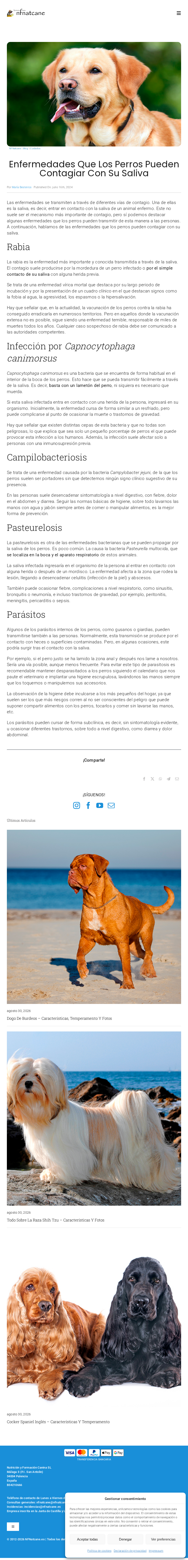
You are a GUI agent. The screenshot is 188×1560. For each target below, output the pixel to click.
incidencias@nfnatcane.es (42, 1506)
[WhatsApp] (160, 779)
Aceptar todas (87, 1539)
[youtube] (99, 805)
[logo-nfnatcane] (26, 10)
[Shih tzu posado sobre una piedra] (94, 1033)
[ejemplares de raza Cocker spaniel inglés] (94, 1235)
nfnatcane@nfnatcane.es (53, 1502)
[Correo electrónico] (177, 779)
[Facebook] (144, 779)
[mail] (111, 805)
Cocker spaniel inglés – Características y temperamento (58, 1421)
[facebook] (88, 805)
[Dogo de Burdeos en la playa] (94, 832)
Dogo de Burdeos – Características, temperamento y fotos (59, 1018)
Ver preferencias (163, 1539)
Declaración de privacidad (130, 1550)
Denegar (125, 1539)
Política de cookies (99, 1550)
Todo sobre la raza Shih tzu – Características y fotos (55, 1220)
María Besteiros (21, 187)
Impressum (156, 1550)
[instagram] (76, 805)
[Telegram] (168, 779)
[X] (152, 779)
